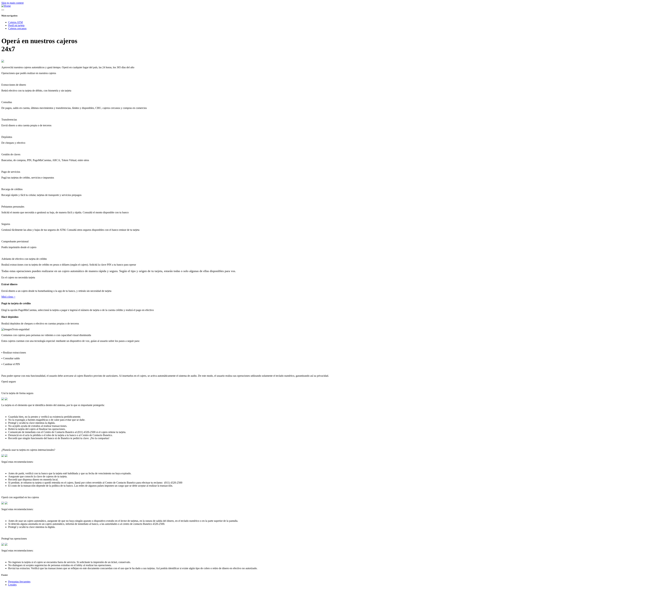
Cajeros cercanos (17, 28)
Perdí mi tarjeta (16, 25)
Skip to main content (12, 2)
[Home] (6, 5)
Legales (12, 584)
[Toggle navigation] (2, 9)
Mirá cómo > (8, 296)
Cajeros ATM (15, 22)
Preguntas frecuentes (19, 581)
